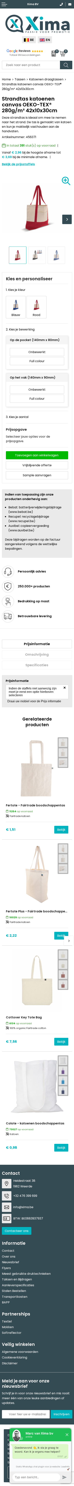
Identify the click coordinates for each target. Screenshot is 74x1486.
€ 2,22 (11, 935)
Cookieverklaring (14, 1357)
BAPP (6, 1302)
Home (6, 79)
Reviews (25, 51)
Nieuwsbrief (10, 1262)
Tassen (20, 79)
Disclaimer (10, 1363)
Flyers (6, 1268)
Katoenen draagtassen (46, 79)
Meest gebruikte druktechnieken (26, 1274)
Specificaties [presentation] (36, 665)
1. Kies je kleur (15, 290)
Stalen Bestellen (14, 1291)
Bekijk (61, 830)
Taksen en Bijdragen (17, 1279)
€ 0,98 (11, 1147)
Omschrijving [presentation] (37, 654)
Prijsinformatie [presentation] (37, 644)
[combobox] (31, 65)
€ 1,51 (10, 829)
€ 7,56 (11, 1041)
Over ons (8, 1256)
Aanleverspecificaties (18, 1285)
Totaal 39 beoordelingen (24, 55)
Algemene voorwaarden (20, 1352)
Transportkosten (14, 1297)
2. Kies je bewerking (20, 329)
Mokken (8, 1327)
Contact (8, 1251)
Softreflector (11, 1333)
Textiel (7, 1321)
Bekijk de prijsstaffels (18, 164)
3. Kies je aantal (17, 417)
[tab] (37, 644)
